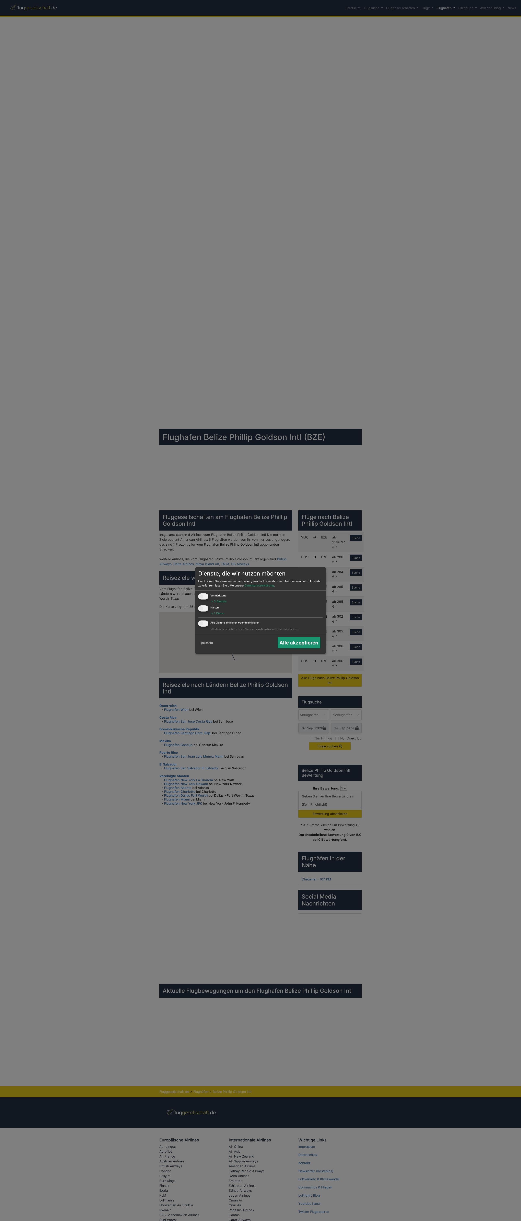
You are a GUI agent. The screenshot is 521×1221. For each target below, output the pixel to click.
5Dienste (218, 601)
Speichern (206, 642)
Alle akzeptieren (298, 643)
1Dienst (217, 613)
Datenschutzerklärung (259, 585)
